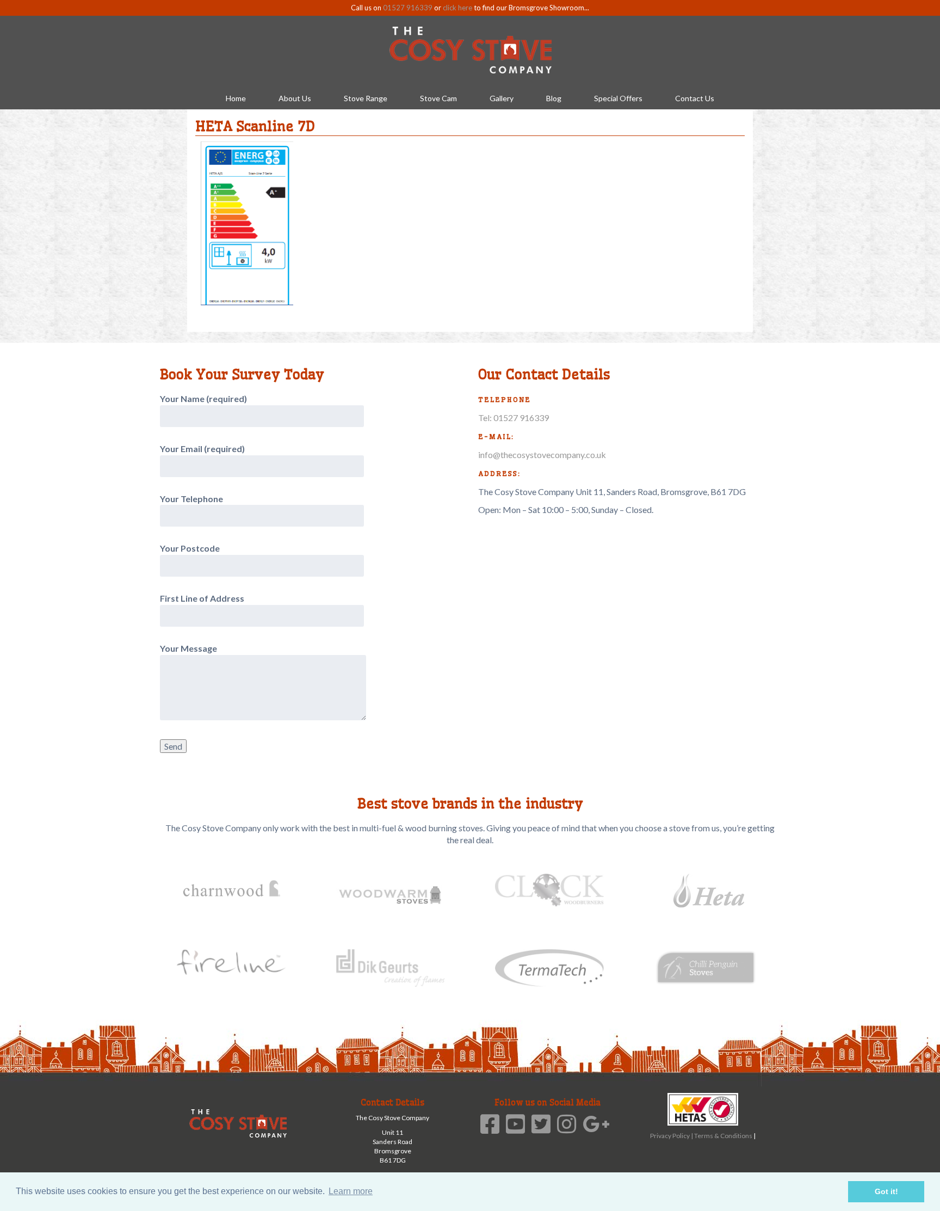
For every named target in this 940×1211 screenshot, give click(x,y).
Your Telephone (191, 498)
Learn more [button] (351, 1191)
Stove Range (365, 98)
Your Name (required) (203, 398)
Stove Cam (438, 98)
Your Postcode (190, 548)
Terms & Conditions (723, 1136)
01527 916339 (407, 7)
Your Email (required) (202, 448)
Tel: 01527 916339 (513, 417)
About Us (295, 98)
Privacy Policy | (672, 1136)
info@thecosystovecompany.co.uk (542, 454)
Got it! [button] (886, 1191)
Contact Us (694, 98)
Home (236, 98)
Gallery (502, 98)
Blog (553, 98)
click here (457, 7)
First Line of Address (202, 598)
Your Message (188, 648)
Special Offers (618, 98)
